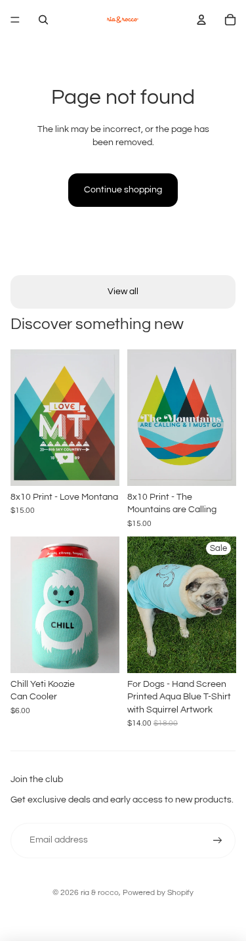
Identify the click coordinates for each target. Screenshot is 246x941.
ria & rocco (100, 892)
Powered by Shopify (158, 892)
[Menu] (15, 20)
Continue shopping (123, 189)
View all (123, 291)
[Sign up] (218, 840)
